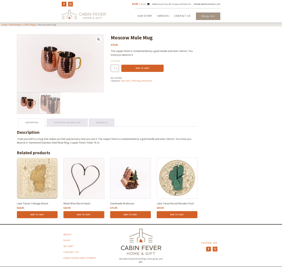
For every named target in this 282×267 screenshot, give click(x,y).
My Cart (68, 246)
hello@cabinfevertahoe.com (207, 4)
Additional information (67, 122)
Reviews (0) (101, 122)
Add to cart (142, 68)
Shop (66, 240)
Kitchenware (15, 24)
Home (4, 24)
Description (32, 122)
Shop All (208, 16)
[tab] (31, 122)
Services (163, 15)
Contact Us (182, 15)
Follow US (209, 243)
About (67, 234)
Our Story (145, 15)
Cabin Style (125, 81)
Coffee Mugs (29, 24)
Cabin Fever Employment (79, 257)
